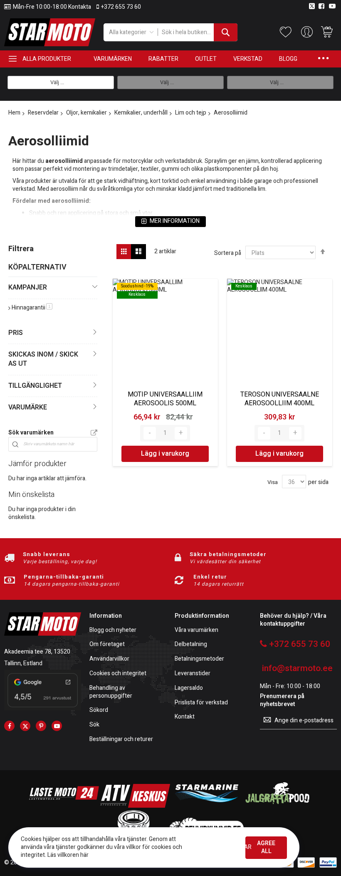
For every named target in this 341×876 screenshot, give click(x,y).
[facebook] (9, 726)
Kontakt (185, 717)
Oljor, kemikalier (86, 112)
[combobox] (197, 32)
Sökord (98, 710)
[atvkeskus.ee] (135, 806)
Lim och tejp (190, 112)
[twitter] (25, 726)
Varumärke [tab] (27, 407)
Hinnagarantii (32, 307)
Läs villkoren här (68, 855)
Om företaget (107, 645)
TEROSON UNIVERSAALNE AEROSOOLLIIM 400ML (279, 399)
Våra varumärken (196, 630)
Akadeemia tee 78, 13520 (37, 651)
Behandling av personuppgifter (110, 692)
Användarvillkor (109, 659)
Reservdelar (43, 112)
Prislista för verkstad (201, 703)
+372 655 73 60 (121, 7)
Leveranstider (192, 674)
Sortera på (227, 253)
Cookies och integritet (117, 674)
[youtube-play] (57, 726)
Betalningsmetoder (199, 659)
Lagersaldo (189, 688)
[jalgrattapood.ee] (277, 806)
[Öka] (181, 433)
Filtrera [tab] (21, 249)
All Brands (94, 433)
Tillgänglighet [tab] (35, 386)
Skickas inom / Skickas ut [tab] (43, 358)
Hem (14, 112)
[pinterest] (41, 726)
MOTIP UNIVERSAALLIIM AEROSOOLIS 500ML (165, 399)
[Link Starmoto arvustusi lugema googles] (42, 708)
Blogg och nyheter (112, 630)
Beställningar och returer (121, 740)
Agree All (266, 847)
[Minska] (149, 433)
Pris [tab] (15, 333)
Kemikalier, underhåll (141, 112)
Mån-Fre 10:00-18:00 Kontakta (52, 7)
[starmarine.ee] (206, 806)
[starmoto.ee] (49, 32)
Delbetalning (191, 645)
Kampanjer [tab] (27, 287)
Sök (94, 725)
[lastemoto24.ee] (64, 806)
